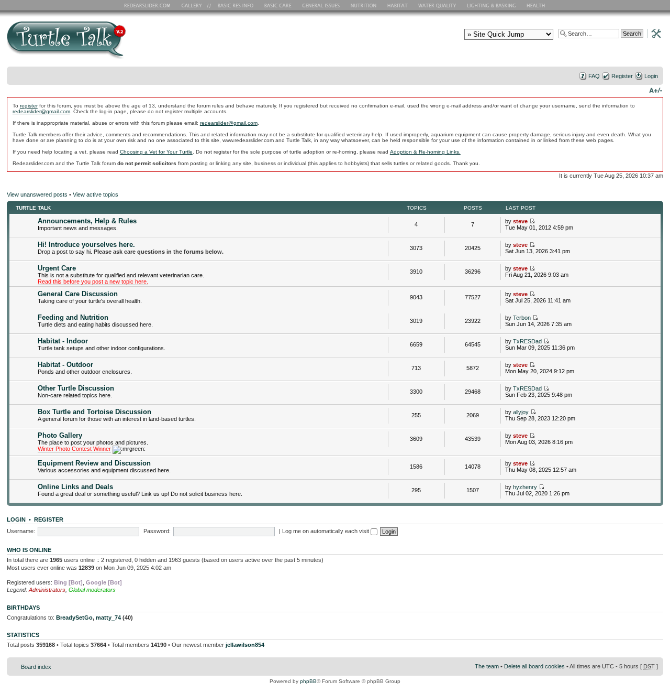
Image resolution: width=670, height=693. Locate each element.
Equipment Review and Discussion (94, 463)
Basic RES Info (232, 5)
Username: (21, 531)
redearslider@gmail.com (41, 111)
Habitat (398, 5)
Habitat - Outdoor (65, 365)
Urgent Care (57, 268)
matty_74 (108, 617)
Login (651, 76)
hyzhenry (525, 487)
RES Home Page (149, 5)
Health (536, 5)
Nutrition (365, 5)
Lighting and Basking (492, 5)
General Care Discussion (78, 294)
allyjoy (521, 412)
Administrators (47, 590)
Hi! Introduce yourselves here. (86, 244)
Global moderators (92, 590)
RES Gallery (195, 5)
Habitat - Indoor (63, 341)
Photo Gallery (60, 435)
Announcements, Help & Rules (87, 221)
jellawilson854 (245, 645)
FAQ (594, 76)
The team (487, 666)
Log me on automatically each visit (326, 531)
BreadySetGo (74, 617)
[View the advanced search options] (653, 33)
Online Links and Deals (75, 487)
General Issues (321, 5)
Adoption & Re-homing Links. (425, 152)
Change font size (655, 89)
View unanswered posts (37, 194)
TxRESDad (527, 341)
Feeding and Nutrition (73, 317)
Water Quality (437, 5)
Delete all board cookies (534, 666)
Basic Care (277, 5)
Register (622, 76)
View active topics (95, 194)
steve (520, 221)
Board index (36, 667)
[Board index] (141, 44)
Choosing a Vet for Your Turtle (156, 152)
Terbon (522, 318)
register (29, 106)
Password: (157, 531)
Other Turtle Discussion (76, 388)
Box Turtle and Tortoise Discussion (94, 412)
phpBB (308, 681)
